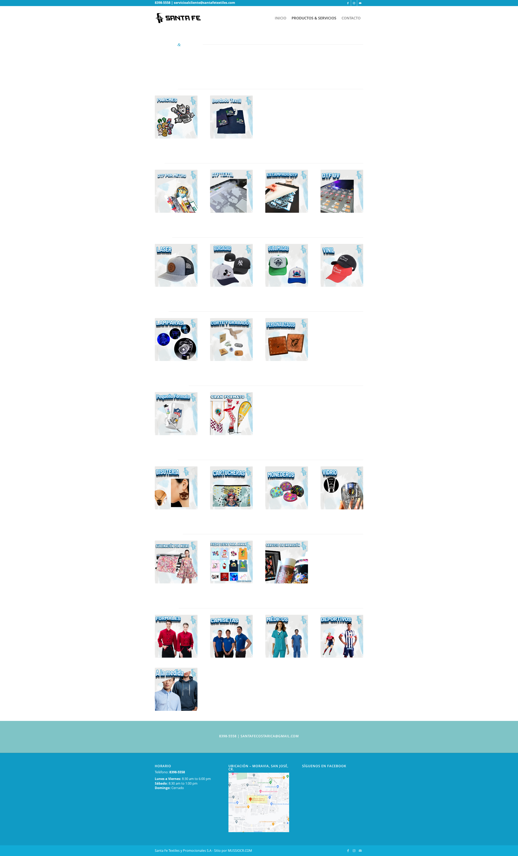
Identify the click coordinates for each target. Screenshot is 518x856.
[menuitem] (280, 18)
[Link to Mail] (360, 3)
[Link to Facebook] (348, 3)
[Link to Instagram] (354, 3)
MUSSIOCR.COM (240, 850)
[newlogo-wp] (181, 18)
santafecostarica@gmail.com (270, 736)
